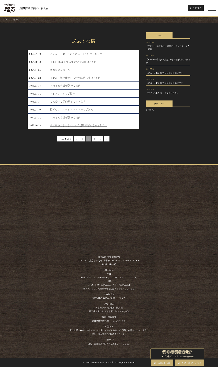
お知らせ (150, 109)
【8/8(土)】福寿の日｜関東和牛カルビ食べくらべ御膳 (168, 47)
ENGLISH (163, 362)
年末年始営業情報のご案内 (65, 85)
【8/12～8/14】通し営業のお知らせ (162, 93)
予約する (197, 8)
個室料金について (60, 70)
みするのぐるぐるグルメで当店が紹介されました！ (78, 125)
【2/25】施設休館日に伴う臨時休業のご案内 (75, 78)
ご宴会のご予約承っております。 (69, 101)
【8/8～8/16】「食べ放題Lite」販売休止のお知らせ (168, 61)
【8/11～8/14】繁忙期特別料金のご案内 (164, 82)
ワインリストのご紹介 (62, 93)
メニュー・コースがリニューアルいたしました (76, 54)
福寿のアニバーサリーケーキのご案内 (71, 109)
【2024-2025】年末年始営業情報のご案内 (73, 62)
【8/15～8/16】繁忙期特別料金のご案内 (164, 72)
